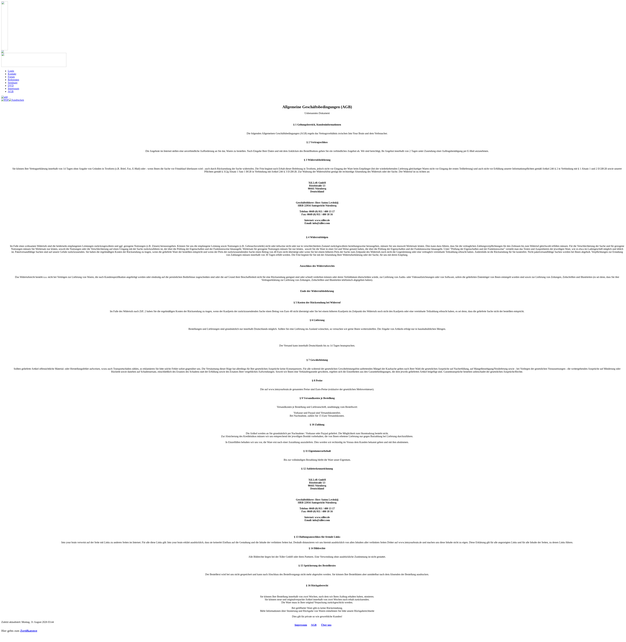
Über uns (326, 625)
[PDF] (5, 99)
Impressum (301, 625)
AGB (314, 625)
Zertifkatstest (28, 630)
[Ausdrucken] (16, 99)
